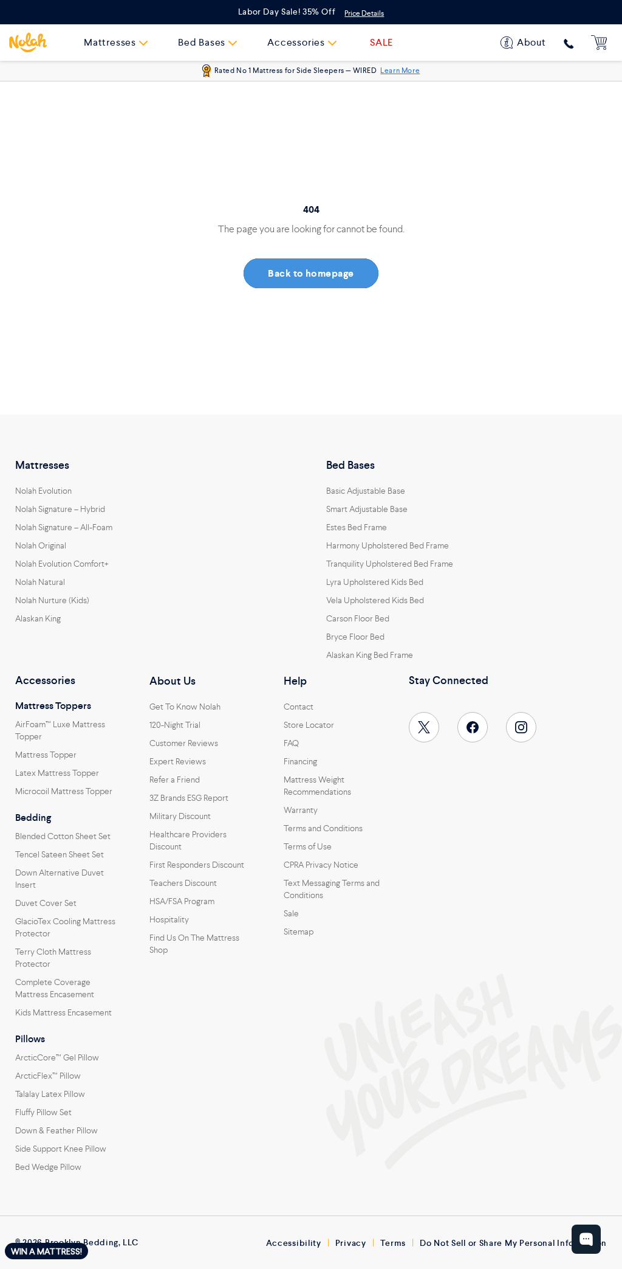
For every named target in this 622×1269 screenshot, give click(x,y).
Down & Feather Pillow (56, 1130)
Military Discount (180, 816)
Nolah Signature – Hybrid (60, 508)
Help (295, 681)
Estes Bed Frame (356, 527)
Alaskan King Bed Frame (369, 654)
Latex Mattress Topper (57, 772)
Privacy (350, 1242)
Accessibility (293, 1242)
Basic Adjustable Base (365, 490)
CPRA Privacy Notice (321, 864)
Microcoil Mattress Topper (63, 791)
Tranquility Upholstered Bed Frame (389, 563)
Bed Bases (350, 465)
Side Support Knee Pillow (60, 1148)
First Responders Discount (196, 864)
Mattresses (42, 465)
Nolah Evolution (43, 490)
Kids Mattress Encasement (63, 1012)
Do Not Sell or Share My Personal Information (513, 1242)
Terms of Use (308, 846)
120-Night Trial (174, 724)
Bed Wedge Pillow (48, 1166)
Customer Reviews (183, 743)
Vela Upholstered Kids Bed (375, 600)
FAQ (291, 743)
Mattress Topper (46, 754)
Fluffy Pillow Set (43, 1112)
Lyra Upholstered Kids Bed (374, 581)
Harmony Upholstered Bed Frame (387, 545)
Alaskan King (38, 618)
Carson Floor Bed (357, 618)
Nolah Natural (40, 581)
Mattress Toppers (53, 706)
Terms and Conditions (323, 828)
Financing (300, 761)
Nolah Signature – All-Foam (63, 527)
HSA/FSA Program (181, 901)
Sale (291, 913)
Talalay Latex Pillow (50, 1093)
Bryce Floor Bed (355, 636)
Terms (393, 1242)
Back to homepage (311, 273)
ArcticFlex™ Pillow (48, 1075)
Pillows (30, 1039)
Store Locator (309, 724)
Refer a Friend (174, 779)
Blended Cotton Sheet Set (63, 836)
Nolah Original (40, 545)
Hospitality (169, 919)
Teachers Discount (183, 882)
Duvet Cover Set (46, 902)
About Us (172, 681)
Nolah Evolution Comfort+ (62, 563)
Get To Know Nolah (184, 706)
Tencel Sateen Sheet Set (59, 854)
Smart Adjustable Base (367, 508)
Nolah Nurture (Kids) (52, 600)
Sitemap (298, 931)
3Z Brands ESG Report (188, 797)
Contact (298, 706)
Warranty (301, 809)
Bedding (33, 818)
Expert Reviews (177, 761)
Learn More (400, 70)
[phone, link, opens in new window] (569, 43)
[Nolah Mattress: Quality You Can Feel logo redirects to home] (28, 42)
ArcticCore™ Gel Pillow (57, 1057)
